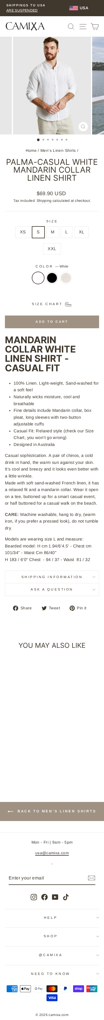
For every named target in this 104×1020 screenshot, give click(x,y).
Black (52, 278)
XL (81, 232)
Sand (66, 278)
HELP (50, 917)
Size (52, 221)
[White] (38, 280)
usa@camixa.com (52, 853)
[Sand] (66, 280)
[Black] (52, 280)
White (38, 278)
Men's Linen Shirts (58, 150)
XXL (52, 248)
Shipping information (52, 577)
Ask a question (52, 589)
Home (31, 150)
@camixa (51, 955)
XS (23, 232)
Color (52, 266)
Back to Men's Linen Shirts (56, 811)
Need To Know (50, 973)
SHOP (50, 936)
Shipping (44, 201)
